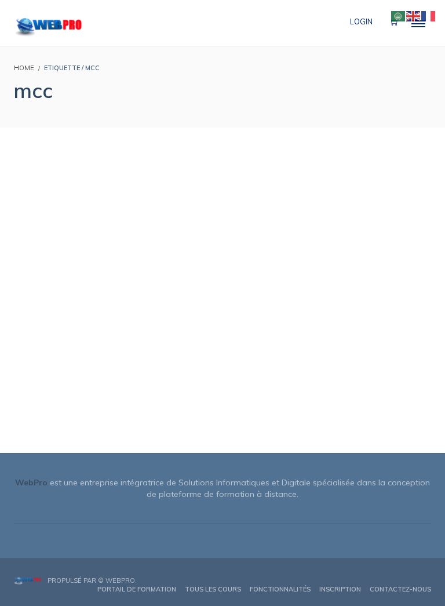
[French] (428, 15)
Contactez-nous (400, 589)
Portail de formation (136, 589)
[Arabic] (398, 15)
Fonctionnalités (280, 589)
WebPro (120, 580)
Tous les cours (213, 589)
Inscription (340, 589)
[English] (413, 15)
